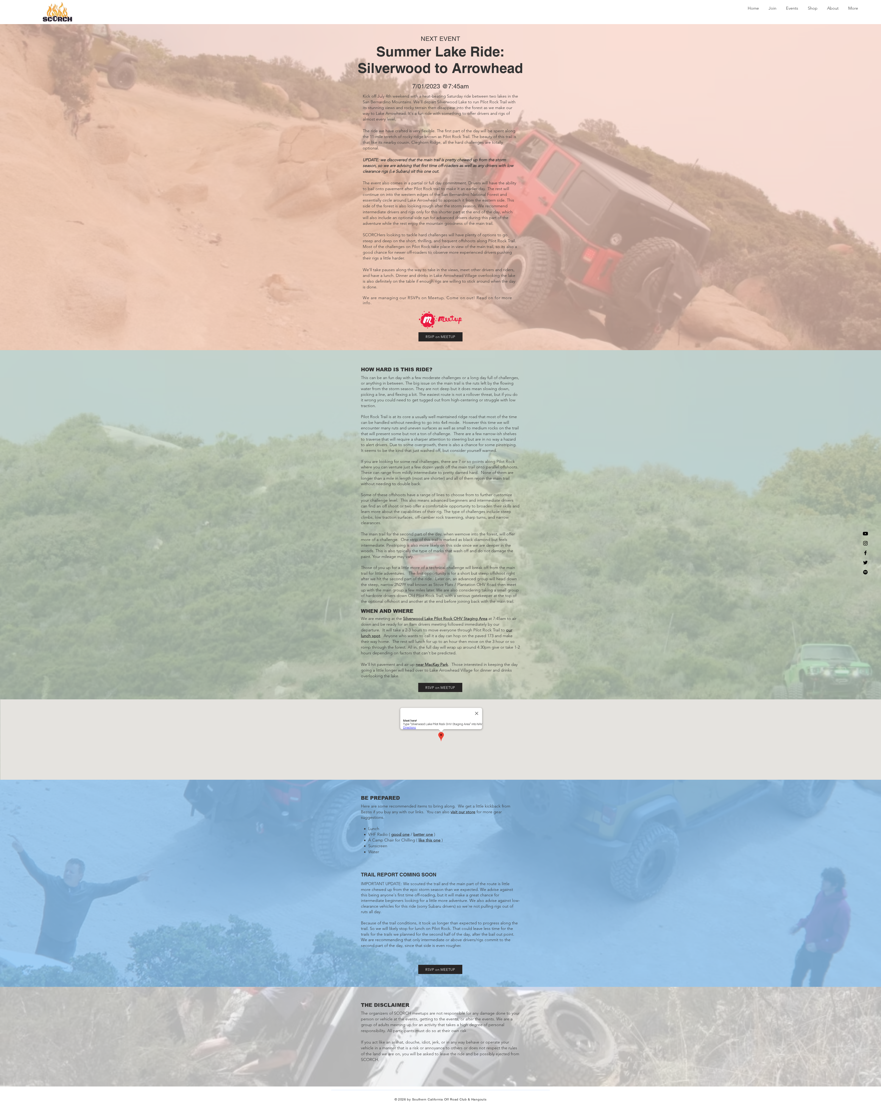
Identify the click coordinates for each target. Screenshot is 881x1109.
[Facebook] (865, 553)
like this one (429, 840)
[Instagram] (865, 543)
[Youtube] (865, 534)
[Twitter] (865, 563)
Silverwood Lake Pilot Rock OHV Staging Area (445, 618)
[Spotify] (865, 572)
